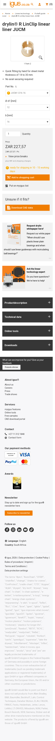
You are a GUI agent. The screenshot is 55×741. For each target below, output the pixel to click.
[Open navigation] (4, 4)
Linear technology (22, 14)
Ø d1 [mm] (10, 100)
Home (7, 14)
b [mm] (9, 115)
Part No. (9, 86)
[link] (27, 208)
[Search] (32, 4)
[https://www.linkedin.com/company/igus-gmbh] (19, 529)
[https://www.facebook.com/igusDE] (7, 529)
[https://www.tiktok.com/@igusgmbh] (31, 529)
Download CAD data (20, 208)
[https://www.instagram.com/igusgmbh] (13, 529)
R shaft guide (40, 14)
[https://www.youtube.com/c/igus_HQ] (25, 529)
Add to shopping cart (20, 178)
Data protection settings (16, 570)
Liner (4, 16)
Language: (17, 541)
